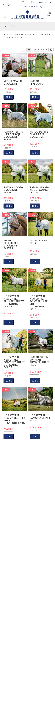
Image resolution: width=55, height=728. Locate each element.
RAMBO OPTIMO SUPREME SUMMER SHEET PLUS (40, 360)
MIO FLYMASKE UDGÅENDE (13, 82)
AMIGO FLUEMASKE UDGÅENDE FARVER (11, 244)
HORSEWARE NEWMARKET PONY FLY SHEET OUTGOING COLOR (14, 362)
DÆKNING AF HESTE (24, 34)
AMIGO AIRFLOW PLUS (40, 242)
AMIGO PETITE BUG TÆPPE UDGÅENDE (39, 134)
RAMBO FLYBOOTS (36, 82)
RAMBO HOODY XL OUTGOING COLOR (39, 190)
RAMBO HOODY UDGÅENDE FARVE (13, 190)
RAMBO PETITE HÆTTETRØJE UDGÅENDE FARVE (13, 135)
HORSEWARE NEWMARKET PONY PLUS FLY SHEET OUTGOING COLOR (39, 303)
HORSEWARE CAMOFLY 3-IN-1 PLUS (40, 418)
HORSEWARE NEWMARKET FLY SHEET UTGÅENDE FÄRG (14, 419)
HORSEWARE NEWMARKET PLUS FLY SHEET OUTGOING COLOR (14, 301)
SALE (9, 34)
